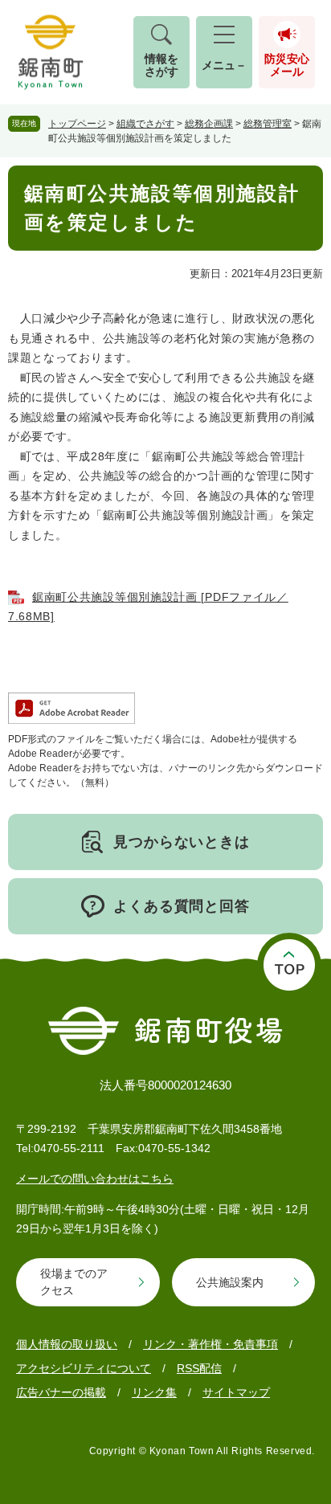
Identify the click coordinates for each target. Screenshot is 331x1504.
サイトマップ (236, 1392)
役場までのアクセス (74, 1282)
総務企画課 (209, 123)
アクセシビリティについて (83, 1368)
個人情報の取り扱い (66, 1344)
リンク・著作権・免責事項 (210, 1344)
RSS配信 (199, 1368)
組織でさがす (145, 123)
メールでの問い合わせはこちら (95, 1178)
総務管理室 (267, 123)
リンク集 (154, 1392)
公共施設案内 (230, 1282)
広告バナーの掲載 (61, 1392)
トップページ (77, 123)
